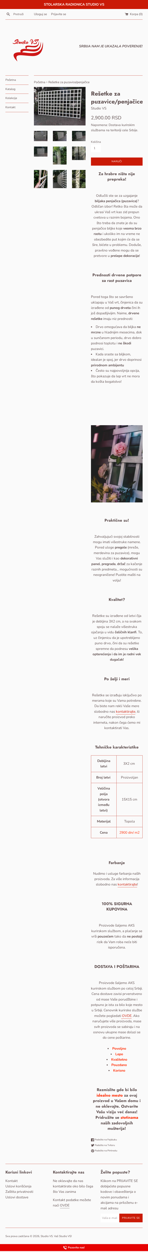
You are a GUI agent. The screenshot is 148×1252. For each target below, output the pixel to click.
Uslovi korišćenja (18, 1186)
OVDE (126, 1015)
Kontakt (10, 107)
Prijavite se (58, 14)
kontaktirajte (125, 711)
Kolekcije (11, 98)
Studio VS (47, 1236)
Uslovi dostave (16, 1197)
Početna (10, 80)
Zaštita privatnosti (19, 1191)
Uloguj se (40, 14)
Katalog (10, 89)
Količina (96, 142)
